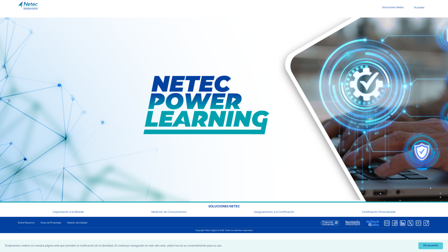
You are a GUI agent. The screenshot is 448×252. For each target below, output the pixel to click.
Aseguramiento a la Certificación (274, 212)
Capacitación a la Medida (68, 212)
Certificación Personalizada (378, 212)
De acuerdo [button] (430, 245)
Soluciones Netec (393, 7)
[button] (223, 246)
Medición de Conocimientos (168, 212)
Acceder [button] (419, 7)
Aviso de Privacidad (51, 223)
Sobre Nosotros (26, 223)
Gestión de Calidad (77, 223)
